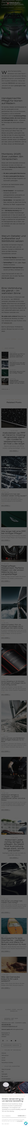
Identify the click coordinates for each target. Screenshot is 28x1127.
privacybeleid (19, 1121)
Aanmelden (21, 1115)
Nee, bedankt (5, 1123)
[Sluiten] (25, 1084)
